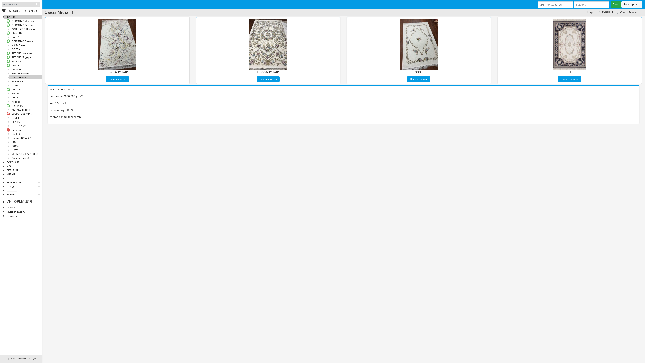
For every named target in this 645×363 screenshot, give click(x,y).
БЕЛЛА (16, 121)
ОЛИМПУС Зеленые (23, 25)
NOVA (15, 150)
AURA (15, 97)
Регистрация (632, 4)
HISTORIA (17, 105)
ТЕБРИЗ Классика (22, 53)
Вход (616, 4)
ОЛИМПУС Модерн (23, 21)
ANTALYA (17, 69)
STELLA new (19, 126)
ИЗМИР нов (18, 45)
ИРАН (10, 166)
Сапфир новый (20, 158)
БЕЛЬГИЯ (12, 170)
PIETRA (16, 89)
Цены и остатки (117, 79)
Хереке (16, 101)
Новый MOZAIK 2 (21, 138)
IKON (15, 142)
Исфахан (17, 61)
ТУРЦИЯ (12, 17)
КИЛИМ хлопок (20, 73)
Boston (16, 65)
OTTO (15, 85)
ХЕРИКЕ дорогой (21, 109)
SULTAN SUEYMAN (22, 113)
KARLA (15, 37)
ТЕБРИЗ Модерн (21, 57)
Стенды (11, 186)
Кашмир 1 (17, 81)
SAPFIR (16, 134)
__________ (12, 178)
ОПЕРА (16, 49)
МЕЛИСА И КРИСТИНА (25, 154)
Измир (15, 117)
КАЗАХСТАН (14, 182)
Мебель (11, 194)
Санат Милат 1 (20, 77)
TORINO (16, 93)
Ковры (590, 12)
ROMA (15, 146)
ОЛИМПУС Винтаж (22, 41)
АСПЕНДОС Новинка (24, 29)
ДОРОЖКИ (13, 162)
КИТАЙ (11, 174)
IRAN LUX (17, 33)
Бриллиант (18, 130)
